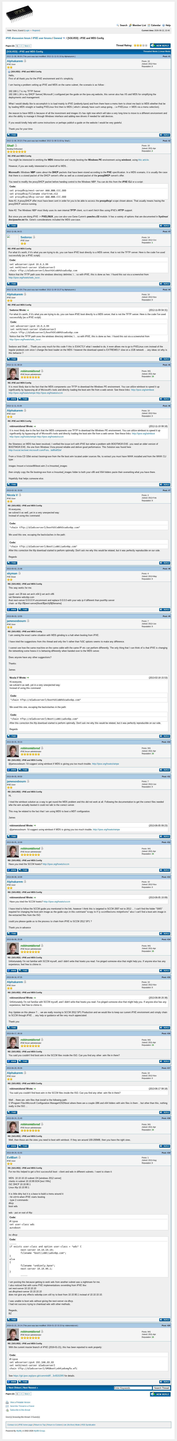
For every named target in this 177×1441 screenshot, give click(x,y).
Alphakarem (69, 56)
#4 (169, 290)
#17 (168, 1068)
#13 (168, 877)
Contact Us (12, 1425)
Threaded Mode (150, 51)
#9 (169, 616)
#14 (168, 939)
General (58, 38)
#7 (169, 490)
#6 (169, 406)
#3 (169, 231)
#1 (169, 56)
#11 (168, 776)
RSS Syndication (88, 1425)
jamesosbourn (16, 621)
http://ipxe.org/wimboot (142, 390)
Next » (27, 46)
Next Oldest (15, 1387)
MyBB (18, 1431)
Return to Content (54, 1425)
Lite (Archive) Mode (71, 1425)
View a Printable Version (20, 1402)
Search (123, 25)
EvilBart (12, 1157)
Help (168, 25)
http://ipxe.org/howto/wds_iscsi (24, 277)
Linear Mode (164, 51)
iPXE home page (25, 1425)
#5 (169, 365)
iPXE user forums (42, 38)
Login (27, 30)
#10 (168, 742)
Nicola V (12, 495)
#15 (168, 977)
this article (143, 160)
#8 (169, 569)
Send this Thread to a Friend (22, 1406)
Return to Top (39, 1425)
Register (35, 30)
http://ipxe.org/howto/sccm (49, 393)
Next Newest (29, 1387)
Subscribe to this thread (20, 1410)
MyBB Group (39, 1431)
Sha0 (67, 141)
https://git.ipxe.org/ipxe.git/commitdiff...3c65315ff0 (38, 1375)
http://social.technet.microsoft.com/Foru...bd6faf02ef (35, 450)
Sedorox (26, 237)
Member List (139, 25)
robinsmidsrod (71, 1325)
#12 (168, 842)
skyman (12, 573)
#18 (168, 1118)
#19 (168, 1153)
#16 (168, 1033)
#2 (169, 141)
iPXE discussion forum (18, 38)
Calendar (156, 25)
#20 (168, 1325)
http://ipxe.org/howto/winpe (22, 393)
